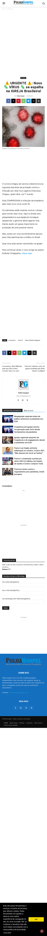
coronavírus (12, 340)
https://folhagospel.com (23, 396)
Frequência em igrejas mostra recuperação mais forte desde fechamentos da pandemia (27, 429)
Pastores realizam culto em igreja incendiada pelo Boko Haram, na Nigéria (35, 368)
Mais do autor (28, 410)
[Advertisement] (23, 26)
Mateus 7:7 (6, 569)
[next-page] (7, 480)
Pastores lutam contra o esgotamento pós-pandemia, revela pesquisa (29, 471)
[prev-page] (3, 480)
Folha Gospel (20, 96)
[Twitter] (26, 708)
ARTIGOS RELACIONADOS (12, 410)
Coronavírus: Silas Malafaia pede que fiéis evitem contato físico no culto (12, 368)
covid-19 (20, 340)
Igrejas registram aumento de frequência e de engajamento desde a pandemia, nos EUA (29, 440)
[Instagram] (23, 400)
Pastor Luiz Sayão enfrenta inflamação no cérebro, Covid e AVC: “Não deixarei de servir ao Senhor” (29, 450)
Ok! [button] (36, 919)
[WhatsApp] (23, 101)
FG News (10, 9)
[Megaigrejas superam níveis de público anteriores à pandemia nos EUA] (7, 419)
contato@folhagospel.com (18, 692)
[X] (13, 101)
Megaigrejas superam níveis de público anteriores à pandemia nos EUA (28, 418)
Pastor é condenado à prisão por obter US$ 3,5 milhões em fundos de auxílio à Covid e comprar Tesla (28, 461)
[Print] (38, 101)
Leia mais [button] (7, 932)
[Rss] (31, 708)
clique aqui (27, 253)
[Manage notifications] (42, 931)
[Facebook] (8, 101)
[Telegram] (28, 101)
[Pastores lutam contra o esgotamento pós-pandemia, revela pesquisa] (7, 472)
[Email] (33, 101)
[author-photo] (23, 390)
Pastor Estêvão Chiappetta (32, 340)
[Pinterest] (18, 101)
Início (3, 9)
